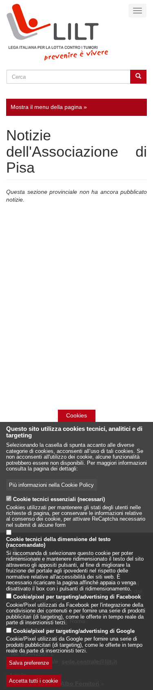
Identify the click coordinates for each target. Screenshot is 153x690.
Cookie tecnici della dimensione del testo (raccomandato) (58, 542)
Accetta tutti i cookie (33, 681)
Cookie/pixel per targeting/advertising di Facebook (77, 597)
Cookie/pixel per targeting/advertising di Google (74, 631)
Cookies (76, 415)
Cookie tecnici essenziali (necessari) (59, 499)
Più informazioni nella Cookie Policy (51, 485)
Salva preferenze (29, 663)
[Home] (57, 32)
